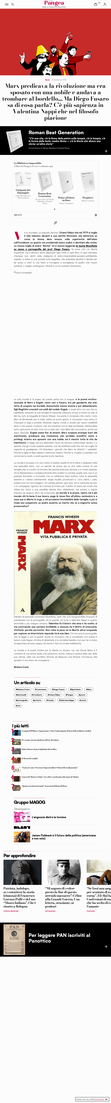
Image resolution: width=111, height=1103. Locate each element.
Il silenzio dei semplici (30, 758)
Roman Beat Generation (56, 132)
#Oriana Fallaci (54, 695)
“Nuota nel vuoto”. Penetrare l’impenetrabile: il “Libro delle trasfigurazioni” (50, 767)
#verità (82, 700)
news (47, 80)
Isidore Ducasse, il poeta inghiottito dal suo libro (39, 749)
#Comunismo (41, 689)
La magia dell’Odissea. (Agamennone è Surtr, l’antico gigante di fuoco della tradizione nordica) (56, 731)
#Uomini (50, 700)
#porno (82, 695)
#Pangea (69, 695)
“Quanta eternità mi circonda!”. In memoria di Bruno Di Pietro (44, 786)
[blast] (55, 827)
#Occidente (37, 695)
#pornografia (21, 700)
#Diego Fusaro (58, 689)
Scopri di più (99, 1099)
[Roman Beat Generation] (14, 140)
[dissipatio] (55, 809)
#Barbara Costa (22, 689)
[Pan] (14, 939)
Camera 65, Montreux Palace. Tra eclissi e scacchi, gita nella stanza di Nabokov (50, 777)
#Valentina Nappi (66, 700)
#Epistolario (75, 689)
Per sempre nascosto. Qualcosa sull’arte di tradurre (40, 740)
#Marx (89, 689)
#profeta (37, 700)
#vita (18, 706)
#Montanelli (21, 695)
